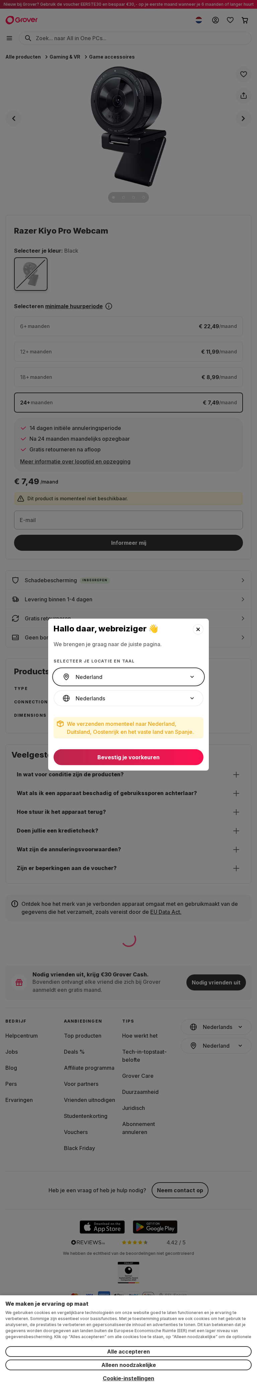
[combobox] (128, 677)
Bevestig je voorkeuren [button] (128, 757)
